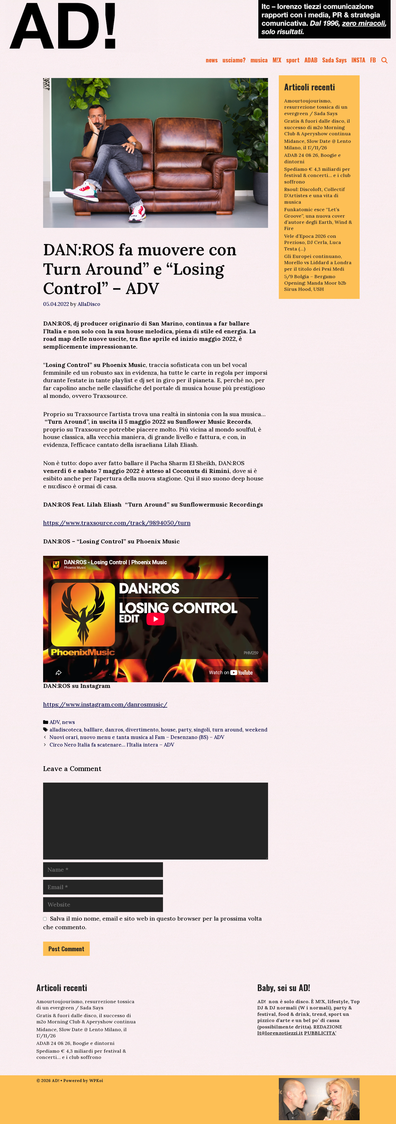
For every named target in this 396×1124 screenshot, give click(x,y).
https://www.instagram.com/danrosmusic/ (105, 704)
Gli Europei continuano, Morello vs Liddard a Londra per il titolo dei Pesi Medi (318, 262)
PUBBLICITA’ (320, 1033)
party (184, 729)
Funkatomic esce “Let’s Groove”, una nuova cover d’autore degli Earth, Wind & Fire (318, 218)
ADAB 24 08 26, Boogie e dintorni (75, 1043)
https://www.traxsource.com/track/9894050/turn (116, 522)
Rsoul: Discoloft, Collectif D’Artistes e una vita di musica (314, 195)
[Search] (384, 59)
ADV (55, 722)
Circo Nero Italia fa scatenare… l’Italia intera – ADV (112, 744)
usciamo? (234, 59)
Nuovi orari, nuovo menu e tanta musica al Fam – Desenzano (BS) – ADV (137, 737)
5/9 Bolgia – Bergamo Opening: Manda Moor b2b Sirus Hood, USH (315, 282)
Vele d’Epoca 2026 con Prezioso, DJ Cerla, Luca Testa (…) (312, 242)
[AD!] (81, 25)
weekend (256, 729)
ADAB (310, 59)
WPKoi (96, 1080)
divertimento (142, 729)
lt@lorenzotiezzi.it (280, 1033)
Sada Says (334, 59)
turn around (227, 729)
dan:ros (114, 729)
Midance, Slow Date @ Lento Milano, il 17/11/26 (317, 144)
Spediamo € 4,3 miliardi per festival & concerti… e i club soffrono (317, 175)
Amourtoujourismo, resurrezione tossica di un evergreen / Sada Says (316, 107)
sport (293, 59)
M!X (277, 59)
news (212, 59)
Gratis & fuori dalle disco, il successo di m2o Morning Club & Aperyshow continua (317, 127)
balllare (93, 729)
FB (373, 59)
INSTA (358, 59)
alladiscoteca (66, 729)
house (168, 729)
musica (259, 59)
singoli (202, 729)
